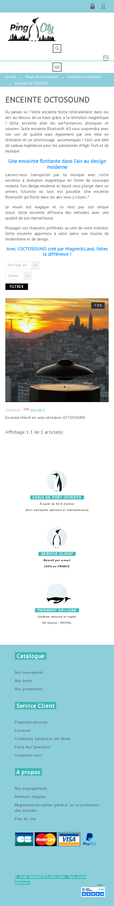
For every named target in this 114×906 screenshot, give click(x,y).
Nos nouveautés (29, 672)
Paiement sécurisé (31, 722)
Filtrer (17, 286)
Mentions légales (30, 796)
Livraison (23, 730)
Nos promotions (29, 688)
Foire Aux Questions (33, 746)
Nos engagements (31, 788)
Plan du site (25, 818)
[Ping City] (32, 28)
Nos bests (24, 680)
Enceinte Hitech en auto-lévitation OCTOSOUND (45, 417)
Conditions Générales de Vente (43, 738)
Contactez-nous (28, 755)
